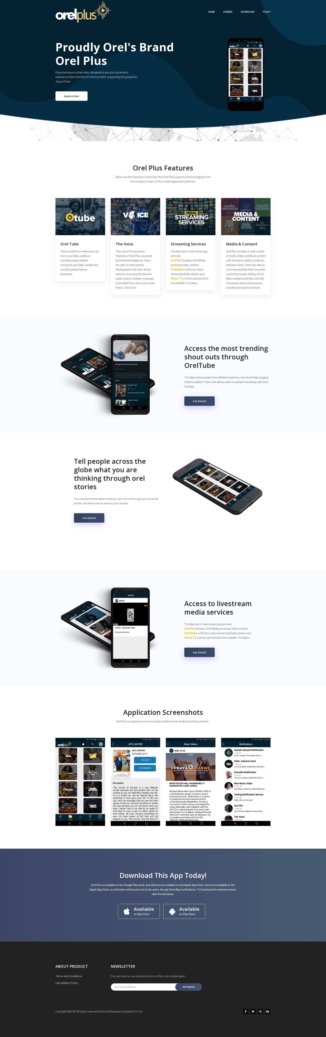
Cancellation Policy (66, 983)
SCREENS (227, 11)
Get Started (189, 987)
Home (211, 11)
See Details (199, 401)
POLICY (267, 11)
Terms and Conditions (68, 976)
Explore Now (71, 96)
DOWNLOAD (247, 11)
